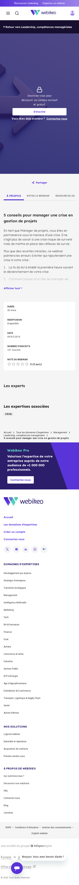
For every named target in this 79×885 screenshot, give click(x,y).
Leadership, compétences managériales (24, 435)
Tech (6, 617)
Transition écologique (15, 588)
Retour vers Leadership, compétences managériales (39, 27)
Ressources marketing (26, 3)
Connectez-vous (14, 539)
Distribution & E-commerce (17, 691)
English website (40, 833)
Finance (8, 632)
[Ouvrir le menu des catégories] (8, 13)
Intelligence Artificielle (15, 602)
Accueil (7, 432)
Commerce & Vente (14, 654)
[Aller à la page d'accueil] (45, 13)
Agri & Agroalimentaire (15, 683)
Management (60, 432)
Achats (7, 646)
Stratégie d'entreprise (15, 580)
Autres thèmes (11, 713)
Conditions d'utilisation (26, 827)
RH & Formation (11, 624)
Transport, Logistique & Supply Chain (22, 698)
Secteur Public (11, 668)
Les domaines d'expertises (20, 524)
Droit (6, 639)
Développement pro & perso (17, 573)
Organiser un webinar (53, 3)
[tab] (14, 195)
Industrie (8, 661)
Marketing (9, 610)
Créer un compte (14, 532)
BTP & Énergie (11, 676)
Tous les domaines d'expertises (32, 432)
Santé (7, 705)
